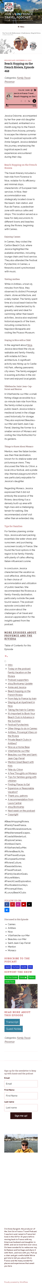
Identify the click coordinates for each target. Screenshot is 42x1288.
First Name (9, 1089)
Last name (9, 1101)
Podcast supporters (18, 680)
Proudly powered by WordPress (16, 1282)
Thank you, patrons (18, 795)
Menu (22, 27)
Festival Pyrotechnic (18, 724)
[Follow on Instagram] (18, 904)
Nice (29, 345)
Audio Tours (9, 982)
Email (7, 1078)
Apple (7, 967)
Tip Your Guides (11, 977)
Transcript (12, 1022)
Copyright (13, 814)
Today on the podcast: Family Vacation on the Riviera (19, 672)
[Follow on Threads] (29, 904)
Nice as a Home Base (19, 747)
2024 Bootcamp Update (20, 683)
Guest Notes (13, 1028)
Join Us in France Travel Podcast (18, 15)
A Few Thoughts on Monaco (22, 773)
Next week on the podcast (21, 810)
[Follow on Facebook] (6, 904)
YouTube (15, 967)
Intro (10, 665)
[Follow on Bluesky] (6, 910)
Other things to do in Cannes (22, 728)
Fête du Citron (15, 769)
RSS (30, 967)
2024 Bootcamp (16, 807)
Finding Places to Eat (19, 784)
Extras (22, 977)
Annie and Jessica (17, 687)
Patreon (31, 977)
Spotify (23, 967)
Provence (9, 81)
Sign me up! (21, 1115)
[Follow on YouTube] (23, 904)
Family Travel (23, 77)
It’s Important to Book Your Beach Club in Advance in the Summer (21, 717)
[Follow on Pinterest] (12, 904)
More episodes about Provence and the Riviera (20, 635)
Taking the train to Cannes (21, 709)
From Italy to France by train (22, 698)
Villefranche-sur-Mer (19, 751)
